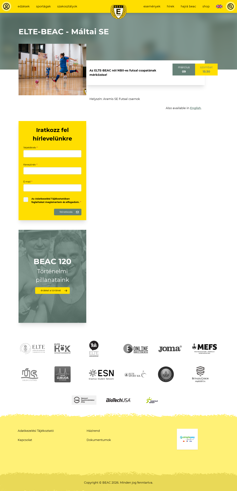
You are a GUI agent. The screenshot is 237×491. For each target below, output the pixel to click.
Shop (206, 6)
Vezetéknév (30, 147)
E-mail (27, 181)
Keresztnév (30, 164)
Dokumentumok (99, 440)
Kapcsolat (25, 440)
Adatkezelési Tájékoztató (36, 431)
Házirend (93, 431)
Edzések (24, 6)
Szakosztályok (67, 6)
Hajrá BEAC (188, 6)
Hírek (170, 6)
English (195, 108)
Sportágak (43, 6)
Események (151, 6)
